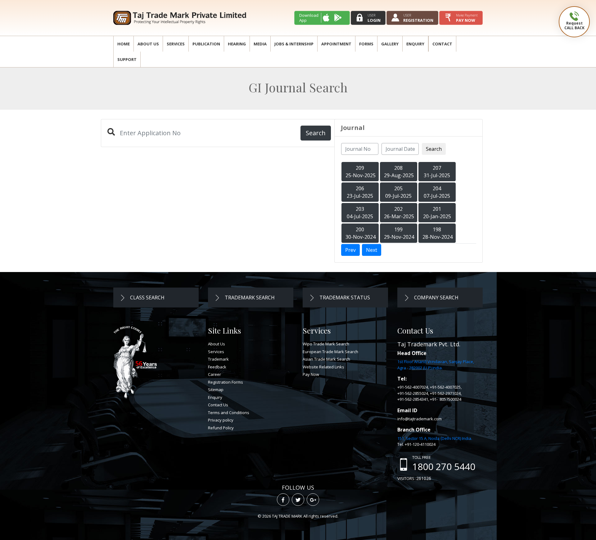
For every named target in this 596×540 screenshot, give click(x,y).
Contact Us (218, 405)
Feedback (217, 367)
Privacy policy (220, 420)
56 (138, 363)
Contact (442, 44)
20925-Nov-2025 (360, 171)
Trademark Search (249, 297)
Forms (366, 44)
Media (260, 44)
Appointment (336, 44)
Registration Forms (225, 382)
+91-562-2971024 (445, 393)
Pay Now (311, 374)
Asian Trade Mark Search (326, 359)
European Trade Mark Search (330, 351)
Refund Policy (221, 428)
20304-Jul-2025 (360, 212)
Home (123, 44)
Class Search (147, 297)
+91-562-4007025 (445, 387)
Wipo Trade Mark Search (326, 344)
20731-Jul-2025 (437, 171)
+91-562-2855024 (412, 393)
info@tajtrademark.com (419, 419)
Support (127, 59)
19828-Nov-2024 (437, 233)
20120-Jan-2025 (437, 212)
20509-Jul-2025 (398, 192)
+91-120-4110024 (420, 444)
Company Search (435, 297)
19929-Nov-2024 (399, 233)
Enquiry (415, 44)
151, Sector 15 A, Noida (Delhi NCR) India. (434, 438)
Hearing (237, 44)
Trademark (218, 359)
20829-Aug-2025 (399, 171)
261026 (423, 478)
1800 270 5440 (443, 466)
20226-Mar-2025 (399, 212)
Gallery (390, 44)
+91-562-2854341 (412, 399)
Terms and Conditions (228, 412)
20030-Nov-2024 (360, 233)
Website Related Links (323, 367)
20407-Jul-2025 (437, 192)
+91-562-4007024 (412, 387)
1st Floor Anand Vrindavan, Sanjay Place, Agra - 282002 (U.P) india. (435, 365)
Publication (206, 44)
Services (176, 44)
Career (214, 374)
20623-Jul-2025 (360, 192)
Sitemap (216, 389)
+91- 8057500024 (445, 399)
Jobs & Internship (294, 44)
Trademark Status (344, 297)
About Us (148, 44)
